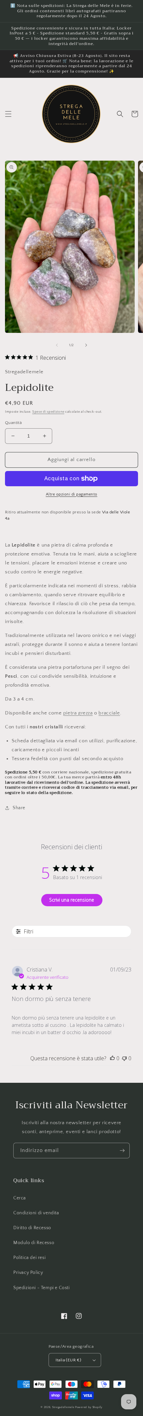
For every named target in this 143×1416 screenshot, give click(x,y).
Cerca (19, 1198)
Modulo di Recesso (33, 1242)
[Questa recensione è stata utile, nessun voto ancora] (112, 1058)
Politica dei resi (29, 1257)
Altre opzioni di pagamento (71, 494)
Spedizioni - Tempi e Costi (41, 1287)
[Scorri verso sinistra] (57, 345)
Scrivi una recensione (71, 900)
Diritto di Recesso (32, 1228)
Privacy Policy (28, 1272)
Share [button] (19, 808)
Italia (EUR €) (68, 1360)
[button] (8, 114)
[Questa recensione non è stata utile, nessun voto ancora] (124, 1058)
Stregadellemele (63, 1407)
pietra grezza (78, 713)
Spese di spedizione (48, 412)
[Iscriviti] (122, 1150)
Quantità (13, 422)
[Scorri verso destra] (86, 345)
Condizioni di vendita (36, 1213)
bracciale (109, 713)
